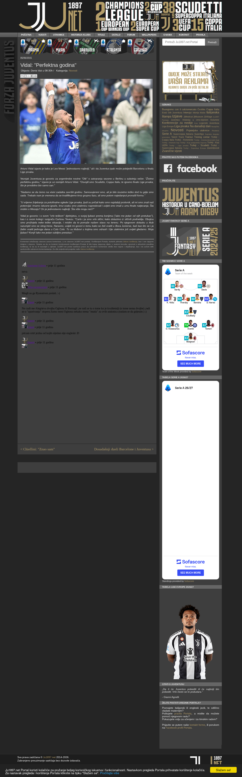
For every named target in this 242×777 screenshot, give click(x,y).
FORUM (131, 35)
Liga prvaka (181, 126)
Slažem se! (223, 770)
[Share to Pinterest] (35, 76)
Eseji (164, 112)
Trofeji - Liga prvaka (178, 145)
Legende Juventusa (209, 123)
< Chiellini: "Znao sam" (37, 449)
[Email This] (22, 76)
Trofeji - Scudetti (199, 145)
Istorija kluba (199, 112)
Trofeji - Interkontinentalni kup (206, 140)
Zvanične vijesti (172, 150)
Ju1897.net (49, 757)
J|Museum (198, 116)
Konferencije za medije (177, 122)
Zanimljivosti (213, 148)
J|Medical (188, 116)
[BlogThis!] (25, 76)
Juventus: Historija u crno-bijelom (189, 120)
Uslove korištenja (130, 241)
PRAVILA (200, 35)
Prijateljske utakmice (198, 130)
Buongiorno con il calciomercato (179, 109)
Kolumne (214, 120)
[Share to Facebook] (32, 76)
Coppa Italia (212, 109)
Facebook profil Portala (179, 727)
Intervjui (187, 112)
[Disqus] (87, 303)
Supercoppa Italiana (183, 134)
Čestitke (201, 109)
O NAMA (167, 35)
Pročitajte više (109, 773)
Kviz (196, 123)
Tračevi (189, 137)
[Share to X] (28, 76)
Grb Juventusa (175, 112)
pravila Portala (183, 713)
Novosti (73, 70)
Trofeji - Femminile (184, 140)
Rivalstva (215, 131)
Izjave (177, 116)
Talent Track (177, 137)
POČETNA (26, 35)
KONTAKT (184, 35)
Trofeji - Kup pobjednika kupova (193, 143)
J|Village (208, 116)
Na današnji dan (200, 126)
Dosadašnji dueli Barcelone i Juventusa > (124, 449)
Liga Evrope (168, 126)
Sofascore (196, 371)
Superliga (199, 134)
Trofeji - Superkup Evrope (194, 148)
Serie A (167, 133)
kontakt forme (197, 724)
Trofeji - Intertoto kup (170, 143)
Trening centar (202, 137)
